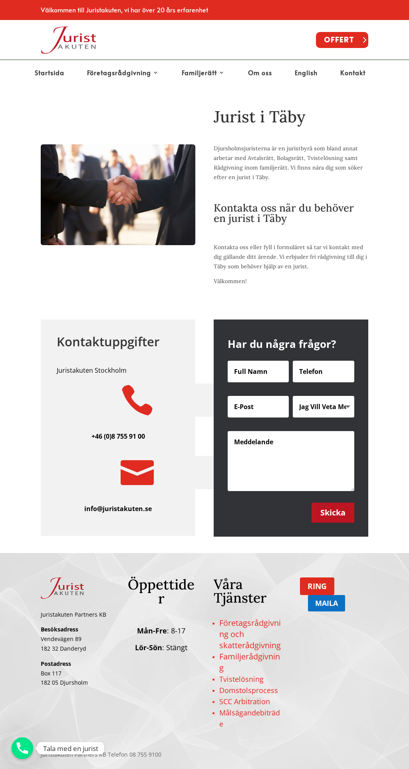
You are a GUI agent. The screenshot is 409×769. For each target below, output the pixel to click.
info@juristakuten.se (118, 508)
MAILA (326, 603)
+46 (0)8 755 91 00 (118, 436)
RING (317, 586)
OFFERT (339, 39)
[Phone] (22, 748)
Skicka (332, 512)
